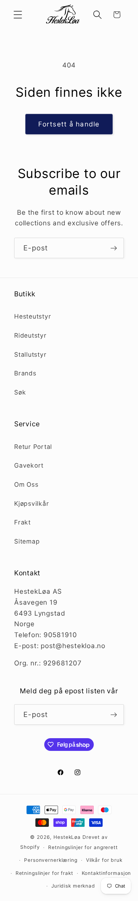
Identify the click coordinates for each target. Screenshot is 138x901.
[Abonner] (113, 248)
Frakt (22, 522)
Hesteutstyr (32, 316)
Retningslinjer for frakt (44, 873)
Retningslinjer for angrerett (83, 847)
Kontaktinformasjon (106, 873)
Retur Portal (33, 446)
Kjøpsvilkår (31, 503)
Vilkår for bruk (104, 860)
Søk (20, 392)
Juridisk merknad (73, 886)
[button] (18, 14)
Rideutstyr (30, 335)
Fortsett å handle (68, 124)
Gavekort (29, 465)
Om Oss (26, 484)
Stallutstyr (30, 354)
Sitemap (27, 541)
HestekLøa (67, 837)
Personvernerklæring (50, 860)
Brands (25, 373)
